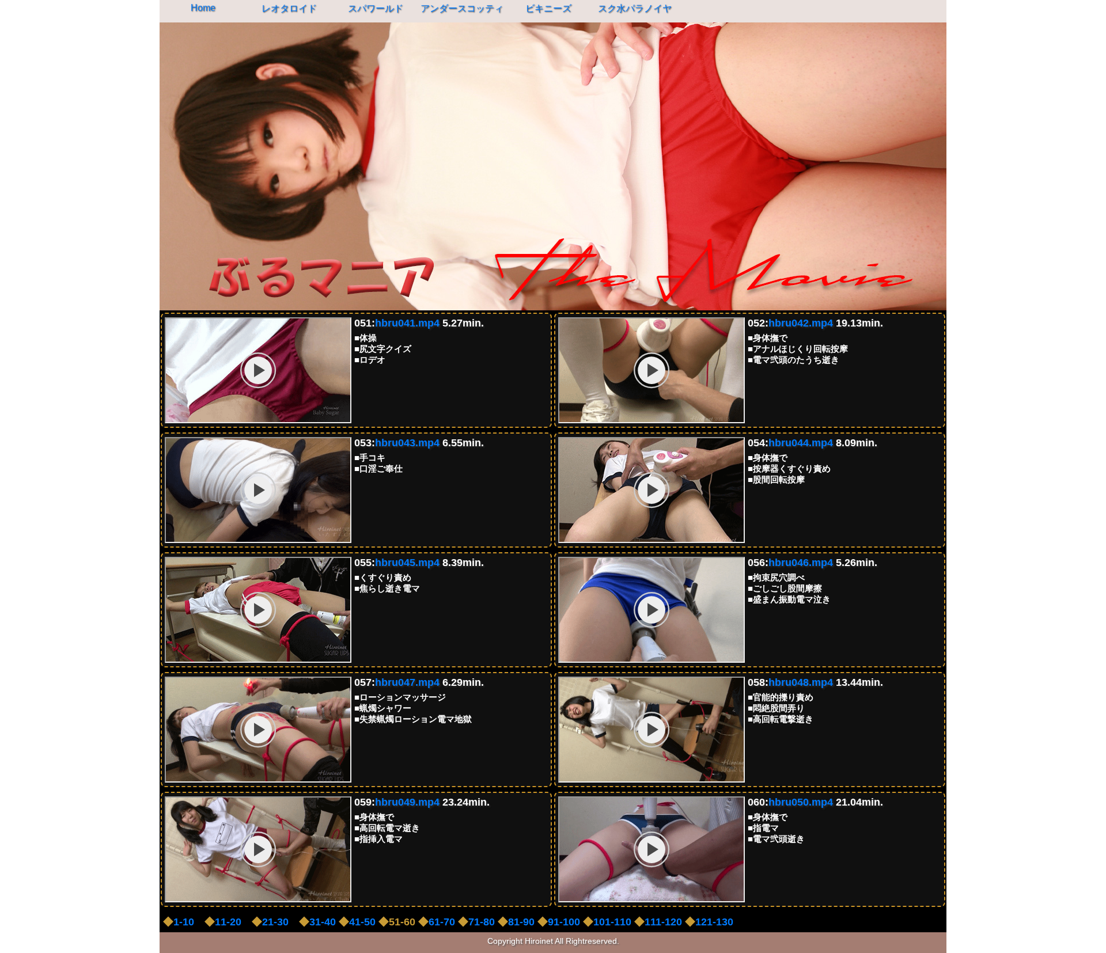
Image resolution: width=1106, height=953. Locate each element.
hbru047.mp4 (407, 682)
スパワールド (375, 8)
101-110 (612, 922)
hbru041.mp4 (407, 323)
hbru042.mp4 (800, 323)
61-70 (442, 922)
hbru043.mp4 (407, 443)
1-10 (183, 922)
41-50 (362, 922)
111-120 (663, 922)
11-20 (228, 922)
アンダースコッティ (462, 8)
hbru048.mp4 (800, 682)
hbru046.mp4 (800, 562)
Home (203, 8)
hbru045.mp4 (407, 562)
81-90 (521, 922)
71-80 (481, 922)
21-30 (275, 922)
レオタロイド (289, 8)
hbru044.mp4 (800, 443)
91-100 (564, 922)
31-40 (322, 922)
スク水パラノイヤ (635, 8)
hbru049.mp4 (407, 802)
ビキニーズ (548, 8)
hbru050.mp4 (800, 802)
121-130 (714, 922)
